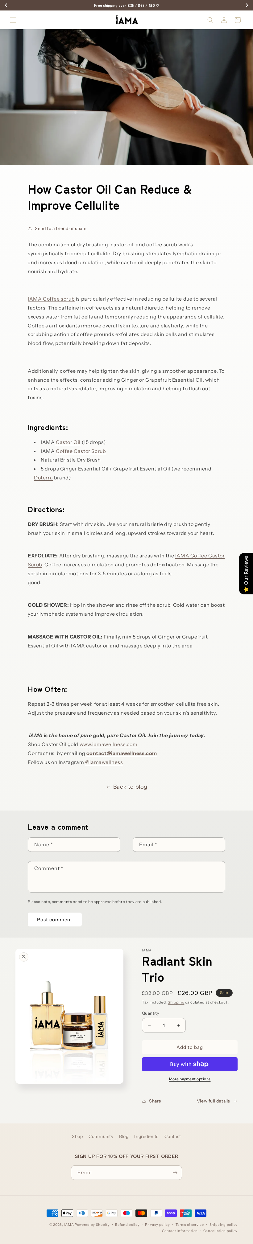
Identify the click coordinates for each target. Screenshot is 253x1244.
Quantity (150, 1013)
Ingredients (146, 1136)
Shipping (176, 1002)
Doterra (43, 477)
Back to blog (130, 786)
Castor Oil (68, 442)
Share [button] (155, 1101)
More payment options (190, 1079)
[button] (13, 20)
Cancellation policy (220, 1231)
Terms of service (190, 1224)
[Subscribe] (175, 1172)
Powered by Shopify (92, 1224)
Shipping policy (223, 1224)
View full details (213, 1101)
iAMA (69, 1224)
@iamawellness (104, 762)
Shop (77, 1136)
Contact (172, 1136)
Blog (123, 1136)
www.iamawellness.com (109, 744)
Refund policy (127, 1224)
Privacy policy (157, 1224)
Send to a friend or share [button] (61, 228)
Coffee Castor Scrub (81, 451)
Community (101, 1136)
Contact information (180, 1231)
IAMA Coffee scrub (51, 299)
